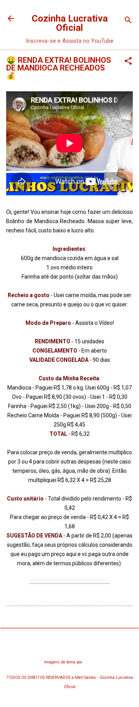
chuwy (89, 662)
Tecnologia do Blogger (69, 647)
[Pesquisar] (128, 21)
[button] (128, 61)
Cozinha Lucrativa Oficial (70, 23)
